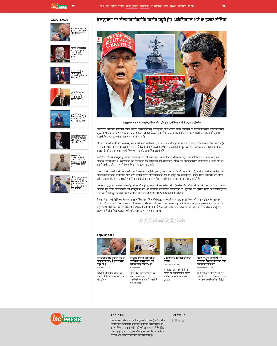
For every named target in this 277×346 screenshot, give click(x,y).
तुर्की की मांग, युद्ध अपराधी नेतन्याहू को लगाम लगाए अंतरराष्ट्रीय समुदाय (78, 117)
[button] (73, 6)
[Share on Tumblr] (177, 220)
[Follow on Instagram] (176, 320)
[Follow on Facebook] (172, 320)
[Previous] (96, 266)
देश (108, 6)
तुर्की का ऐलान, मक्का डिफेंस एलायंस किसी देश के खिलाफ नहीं (79, 74)
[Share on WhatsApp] (140, 220)
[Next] (227, 266)
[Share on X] (151, 220)
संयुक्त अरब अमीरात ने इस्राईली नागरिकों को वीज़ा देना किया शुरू (142, 261)
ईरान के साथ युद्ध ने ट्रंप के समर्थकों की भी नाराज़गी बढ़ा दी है (79, 31)
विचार (191, 6)
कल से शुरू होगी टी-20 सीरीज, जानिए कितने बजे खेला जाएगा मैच (211, 261)
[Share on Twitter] (156, 220)
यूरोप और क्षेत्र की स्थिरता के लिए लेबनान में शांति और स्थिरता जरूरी (78, 96)
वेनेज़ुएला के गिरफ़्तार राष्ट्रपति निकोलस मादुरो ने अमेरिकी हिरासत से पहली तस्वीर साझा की (78, 161)
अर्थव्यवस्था (156, 6)
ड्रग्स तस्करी (120, 179)
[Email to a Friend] (161, 220)
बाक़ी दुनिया (132, 6)
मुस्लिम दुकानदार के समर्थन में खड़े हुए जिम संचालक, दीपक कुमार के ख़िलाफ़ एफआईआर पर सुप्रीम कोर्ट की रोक (79, 182)
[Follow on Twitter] (179, 320)
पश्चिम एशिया (117, 6)
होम (102, 6)
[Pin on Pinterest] (166, 220)
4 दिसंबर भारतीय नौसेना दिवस (177, 260)
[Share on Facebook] (146, 220)
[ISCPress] (58, 6)
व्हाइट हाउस (202, 189)
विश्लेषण (182, 6)
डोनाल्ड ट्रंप (122, 129)
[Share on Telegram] (182, 220)
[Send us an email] (183, 320)
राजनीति (144, 6)
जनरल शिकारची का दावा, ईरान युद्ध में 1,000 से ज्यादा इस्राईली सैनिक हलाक (78, 52)
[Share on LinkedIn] (172, 220)
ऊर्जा (166, 6)
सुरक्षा (173, 6)
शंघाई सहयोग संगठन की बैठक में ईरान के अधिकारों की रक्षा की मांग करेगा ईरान (79, 139)
